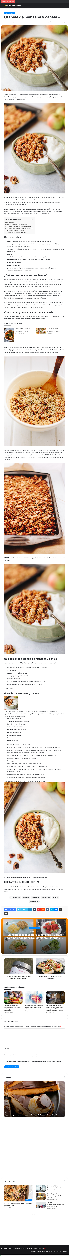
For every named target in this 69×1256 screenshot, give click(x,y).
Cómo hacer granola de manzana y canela (19, 226)
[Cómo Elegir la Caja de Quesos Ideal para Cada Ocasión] (41, 1196)
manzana (46, 897)
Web (37, 1055)
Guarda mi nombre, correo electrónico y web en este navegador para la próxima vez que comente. (34, 1061)
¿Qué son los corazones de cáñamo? (17, 224)
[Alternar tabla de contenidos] (31, 219)
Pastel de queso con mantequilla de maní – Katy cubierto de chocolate (32, 1115)
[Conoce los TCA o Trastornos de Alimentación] (41, 1188)
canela (26, 897)
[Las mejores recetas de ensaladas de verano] (41, 331)
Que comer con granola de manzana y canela (20, 228)
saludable (34, 901)
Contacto (64, 1251)
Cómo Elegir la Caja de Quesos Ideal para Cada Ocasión (54, 1195)
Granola (36, 897)
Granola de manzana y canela (15, 230)
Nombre (7, 1048)
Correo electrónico (10, 1055)
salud (56, 897)
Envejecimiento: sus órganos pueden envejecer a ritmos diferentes (34, 1007)
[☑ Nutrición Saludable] (13, 5)
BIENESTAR (16, 897)
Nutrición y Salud (9, 13)
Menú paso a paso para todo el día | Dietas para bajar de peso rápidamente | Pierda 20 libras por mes (34, 938)
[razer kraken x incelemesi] (34, 1255)
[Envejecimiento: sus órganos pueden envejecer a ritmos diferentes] (34, 997)
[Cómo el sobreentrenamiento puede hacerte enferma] (41, 1205)
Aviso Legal (45, 1251)
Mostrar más (34, 1214)
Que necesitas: (10, 222)
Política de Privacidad (55, 1251)
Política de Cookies (36, 1251)
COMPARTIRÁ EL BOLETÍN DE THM (17, 232)
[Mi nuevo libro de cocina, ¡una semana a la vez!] (9, 335)
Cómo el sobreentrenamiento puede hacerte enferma (55, 1204)
